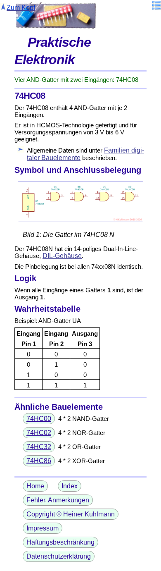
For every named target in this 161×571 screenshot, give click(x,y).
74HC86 (38, 460)
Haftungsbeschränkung (60, 542)
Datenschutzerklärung (58, 556)
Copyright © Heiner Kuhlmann (70, 514)
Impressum (42, 528)
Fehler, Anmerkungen (57, 500)
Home (35, 486)
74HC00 (38, 418)
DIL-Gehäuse (62, 255)
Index (70, 486)
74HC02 (38, 432)
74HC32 (38, 446)
